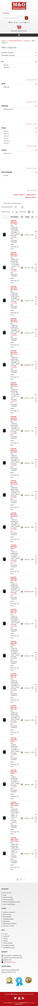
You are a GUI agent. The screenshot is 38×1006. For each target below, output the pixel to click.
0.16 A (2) (6, 143)
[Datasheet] (22, 235)
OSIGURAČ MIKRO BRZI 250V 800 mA (14, 514)
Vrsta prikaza (22, 212)
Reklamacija (6, 921)
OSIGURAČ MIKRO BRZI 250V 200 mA (14, 320)
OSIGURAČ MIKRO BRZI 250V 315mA (14, 384)
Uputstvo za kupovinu (9, 912)
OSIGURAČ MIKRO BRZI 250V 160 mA (14, 288)
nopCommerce (19, 1004)
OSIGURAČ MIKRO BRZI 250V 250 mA (14, 352)
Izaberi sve (29, 79)
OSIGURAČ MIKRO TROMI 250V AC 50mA (14, 803)
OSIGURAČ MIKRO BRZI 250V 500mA (14, 450)
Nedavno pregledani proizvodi (11, 902)
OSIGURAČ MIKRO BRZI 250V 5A (14, 771)
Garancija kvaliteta (8, 919)
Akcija (4, 895)
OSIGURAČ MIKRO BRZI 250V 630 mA (14, 482)
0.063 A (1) (6, 133)
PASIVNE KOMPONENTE (14, 41)
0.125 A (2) (6, 141)
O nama (5, 934)
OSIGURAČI (27, 41)
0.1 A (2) (6, 138)
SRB (11, 22)
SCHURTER (14, 237)
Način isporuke (7, 914)
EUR (28, 22)
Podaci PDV (6, 936)
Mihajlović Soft (23, 1002)
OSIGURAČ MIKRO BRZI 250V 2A (14, 643)
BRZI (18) (6, 65)
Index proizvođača (8, 899)
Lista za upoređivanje (9, 904)
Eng (16, 22)
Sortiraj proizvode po (7, 207)
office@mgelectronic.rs (10, 962)
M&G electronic (14, 994)
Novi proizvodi (7, 893)
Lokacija (5, 938)
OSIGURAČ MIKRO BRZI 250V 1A (14, 546)
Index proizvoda (7, 897)
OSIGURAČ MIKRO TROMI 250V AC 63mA (14, 839)
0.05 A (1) (6, 131)
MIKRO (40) (6, 87)
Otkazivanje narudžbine (10, 923)
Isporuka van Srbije (8, 926)
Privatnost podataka (8, 945)
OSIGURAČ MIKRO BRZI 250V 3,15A (14, 707)
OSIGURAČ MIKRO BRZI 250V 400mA (14, 418)
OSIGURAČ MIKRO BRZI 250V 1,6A (14, 611)
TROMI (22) (6, 67)
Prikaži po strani (5, 212)
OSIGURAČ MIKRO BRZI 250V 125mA (14, 254)
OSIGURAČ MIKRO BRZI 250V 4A (14, 739)
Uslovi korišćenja (7, 943)
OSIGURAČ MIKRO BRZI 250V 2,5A (14, 675)
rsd (25, 22)
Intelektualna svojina (9, 947)
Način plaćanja (7, 917)
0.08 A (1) (6, 136)
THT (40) (6, 175)
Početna (3, 41)
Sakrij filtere (30, 195)
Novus (10, 1002)
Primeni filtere (30, 197)
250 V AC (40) (7, 153)
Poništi (35, 79)
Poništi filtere (18, 195)
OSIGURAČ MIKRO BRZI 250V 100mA (14, 222)
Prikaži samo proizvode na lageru (12, 203)
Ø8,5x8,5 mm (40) (8, 109)
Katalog (5, 941)
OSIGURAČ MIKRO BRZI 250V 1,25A (14, 578)
